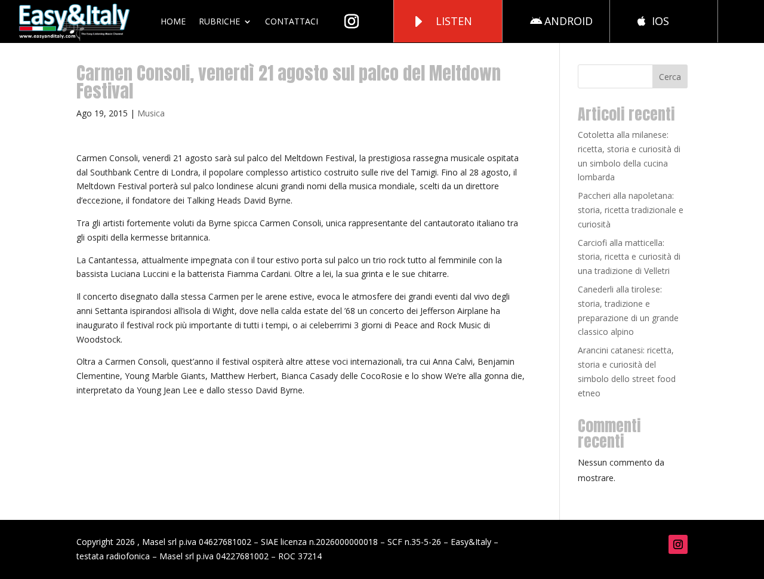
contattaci (291, 21)
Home (173, 21)
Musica (151, 113)
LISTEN (454, 21)
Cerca (670, 76)
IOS (660, 21)
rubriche (219, 21)
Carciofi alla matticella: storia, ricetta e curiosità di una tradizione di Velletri (629, 257)
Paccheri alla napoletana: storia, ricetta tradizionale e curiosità (630, 210)
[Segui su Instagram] (678, 544)
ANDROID (568, 21)
